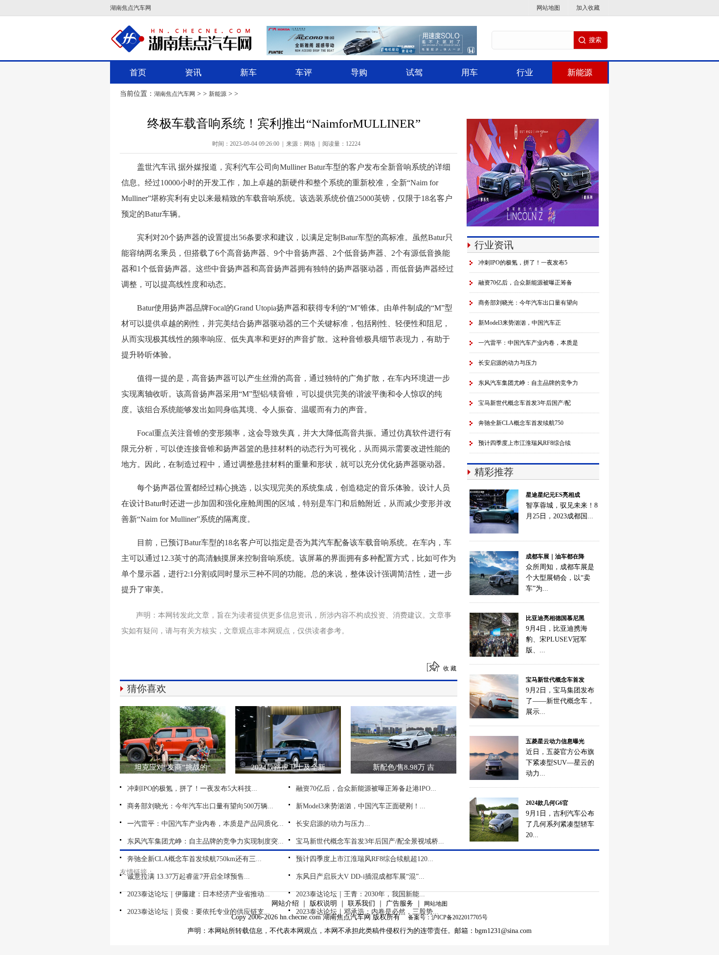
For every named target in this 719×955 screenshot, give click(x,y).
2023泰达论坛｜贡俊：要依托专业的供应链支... (198, 911)
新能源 (579, 72)
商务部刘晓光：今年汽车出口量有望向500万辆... (200, 806)
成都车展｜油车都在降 (555, 556)
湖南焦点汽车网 (130, 7)
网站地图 (548, 7)
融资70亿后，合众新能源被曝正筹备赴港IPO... (366, 788)
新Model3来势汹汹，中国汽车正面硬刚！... (361, 806)
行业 (525, 72)
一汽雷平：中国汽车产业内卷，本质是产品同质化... (205, 823)
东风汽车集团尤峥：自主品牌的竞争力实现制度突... (205, 841)
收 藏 (449, 668)
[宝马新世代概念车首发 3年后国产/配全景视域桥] (494, 679)
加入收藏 (588, 7)
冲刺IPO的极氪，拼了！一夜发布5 (522, 262)
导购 (359, 72)
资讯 (193, 72)
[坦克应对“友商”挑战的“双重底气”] (172, 711)
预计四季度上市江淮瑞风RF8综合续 (524, 443)
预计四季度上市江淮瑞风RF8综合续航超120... (364, 859)
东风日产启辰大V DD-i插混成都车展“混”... (360, 876)
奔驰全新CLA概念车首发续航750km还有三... (194, 859)
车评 (303, 72)
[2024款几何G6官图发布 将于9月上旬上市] (494, 802)
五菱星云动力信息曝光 (555, 741)
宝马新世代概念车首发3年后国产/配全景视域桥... (370, 841)
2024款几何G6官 (547, 803)
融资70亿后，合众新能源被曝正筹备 (525, 282)
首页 (138, 72)
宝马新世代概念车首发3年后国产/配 (524, 403)
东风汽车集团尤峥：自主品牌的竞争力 (528, 382)
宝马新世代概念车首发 (555, 679)
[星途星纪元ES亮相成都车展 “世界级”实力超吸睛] (494, 494)
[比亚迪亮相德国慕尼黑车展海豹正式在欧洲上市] (494, 617)
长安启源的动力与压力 (507, 362)
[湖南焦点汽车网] (181, 28)
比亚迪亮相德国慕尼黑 (555, 618)
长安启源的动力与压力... (333, 823)
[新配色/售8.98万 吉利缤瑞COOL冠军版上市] (403, 711)
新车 (248, 72)
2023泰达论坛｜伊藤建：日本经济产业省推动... (198, 894)
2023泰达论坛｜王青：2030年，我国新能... (360, 894)
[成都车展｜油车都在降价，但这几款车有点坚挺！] (494, 556)
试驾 (414, 72)
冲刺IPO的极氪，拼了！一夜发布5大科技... (192, 788)
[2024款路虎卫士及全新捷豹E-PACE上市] (288, 711)
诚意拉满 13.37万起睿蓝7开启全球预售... (188, 876)
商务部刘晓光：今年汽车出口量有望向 (528, 302)
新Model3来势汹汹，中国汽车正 (519, 322)
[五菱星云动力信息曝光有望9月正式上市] (494, 740)
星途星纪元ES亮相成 (553, 494)
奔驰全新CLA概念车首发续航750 (520, 423)
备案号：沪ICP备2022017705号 (448, 917)
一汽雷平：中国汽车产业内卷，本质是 (528, 342)
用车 (469, 72)
